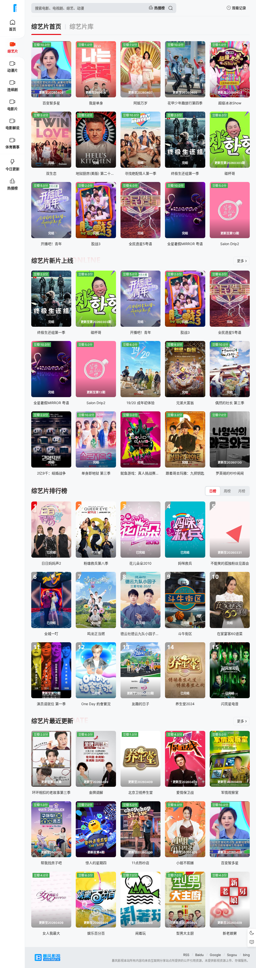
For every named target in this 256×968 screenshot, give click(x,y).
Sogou (232, 955)
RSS (186, 955)
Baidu (199, 955)
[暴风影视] (12, 8)
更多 (240, 261)
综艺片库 (82, 26)
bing (246, 955)
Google (215, 955)
